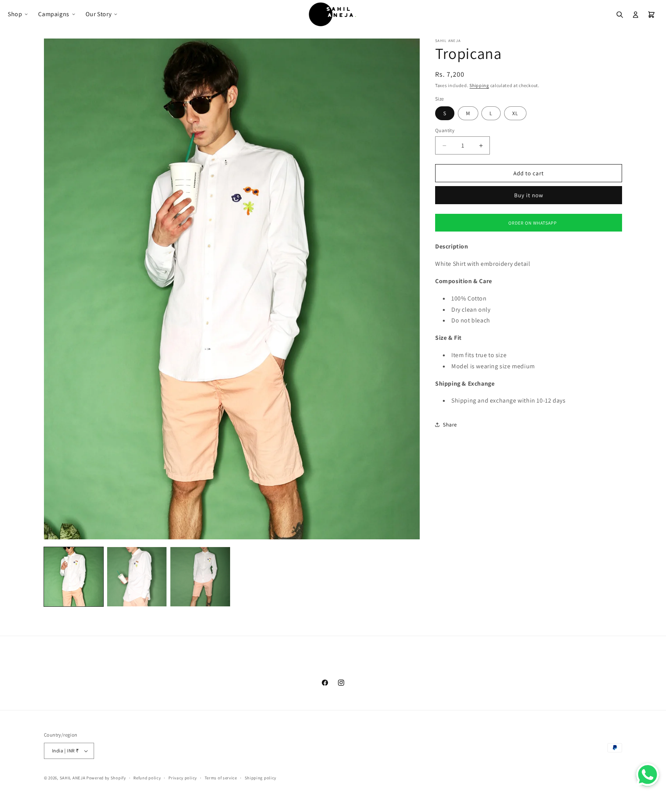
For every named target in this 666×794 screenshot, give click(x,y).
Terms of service (221, 778)
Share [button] (450, 424)
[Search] (620, 15)
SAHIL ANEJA (73, 778)
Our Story (98, 14)
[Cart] (651, 15)
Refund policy (147, 778)
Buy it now (528, 195)
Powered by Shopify (106, 778)
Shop (15, 14)
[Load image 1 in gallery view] (73, 576)
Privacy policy (182, 778)
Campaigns (53, 14)
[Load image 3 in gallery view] (200, 576)
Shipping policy (261, 778)
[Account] (635, 15)
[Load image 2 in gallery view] (136, 576)
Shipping (479, 85)
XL (515, 113)
